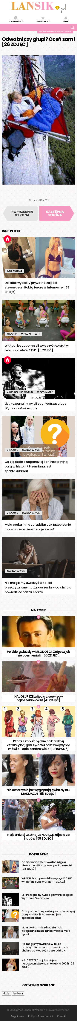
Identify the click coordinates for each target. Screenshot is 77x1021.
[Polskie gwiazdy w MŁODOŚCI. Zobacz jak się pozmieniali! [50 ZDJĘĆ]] (38, 631)
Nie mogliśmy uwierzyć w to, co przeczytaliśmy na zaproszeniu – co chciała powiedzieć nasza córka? (38, 587)
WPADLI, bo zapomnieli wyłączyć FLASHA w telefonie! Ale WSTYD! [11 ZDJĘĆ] (47, 880)
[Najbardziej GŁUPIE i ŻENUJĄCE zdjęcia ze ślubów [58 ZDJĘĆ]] (38, 814)
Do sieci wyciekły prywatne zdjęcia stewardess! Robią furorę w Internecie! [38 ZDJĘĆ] (37, 287)
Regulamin (17, 1016)
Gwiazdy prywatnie (20, 391)
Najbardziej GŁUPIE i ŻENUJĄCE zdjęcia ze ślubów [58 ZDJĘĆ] (38, 837)
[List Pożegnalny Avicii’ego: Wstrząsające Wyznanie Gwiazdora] (38, 378)
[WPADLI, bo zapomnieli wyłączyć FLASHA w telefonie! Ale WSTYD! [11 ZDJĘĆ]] (38, 320)
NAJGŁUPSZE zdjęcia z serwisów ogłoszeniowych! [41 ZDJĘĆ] (38, 698)
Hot (65, 21)
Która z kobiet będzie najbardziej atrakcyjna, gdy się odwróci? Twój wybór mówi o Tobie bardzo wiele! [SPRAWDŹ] (38, 745)
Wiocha (12, 334)
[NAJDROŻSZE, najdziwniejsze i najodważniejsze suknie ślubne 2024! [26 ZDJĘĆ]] (10, 965)
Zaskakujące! (30, 450)
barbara (18, 993)
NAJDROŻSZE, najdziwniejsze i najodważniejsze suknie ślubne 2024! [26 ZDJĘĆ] (47, 963)
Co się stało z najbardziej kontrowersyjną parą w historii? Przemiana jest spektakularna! (36, 466)
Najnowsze (16, 21)
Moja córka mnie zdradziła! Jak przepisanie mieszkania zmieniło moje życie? (45, 931)
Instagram (14, 271)
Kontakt (61, 1016)
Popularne (43, 21)
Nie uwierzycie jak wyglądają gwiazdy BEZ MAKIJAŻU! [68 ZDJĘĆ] (38, 792)
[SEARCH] (72, 27)
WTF (37, 334)
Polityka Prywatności (40, 1016)
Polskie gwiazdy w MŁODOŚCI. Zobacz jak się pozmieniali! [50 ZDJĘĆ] (38, 653)
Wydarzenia (45, 391)
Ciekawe (12, 450)
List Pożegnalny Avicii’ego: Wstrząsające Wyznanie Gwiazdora (47, 896)
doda (6, 993)
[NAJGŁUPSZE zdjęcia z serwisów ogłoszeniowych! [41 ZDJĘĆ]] (38, 676)
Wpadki (26, 334)
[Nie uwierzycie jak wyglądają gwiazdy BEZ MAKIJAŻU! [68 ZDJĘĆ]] (38, 770)
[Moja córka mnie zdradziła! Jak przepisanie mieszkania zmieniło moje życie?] (38, 499)
